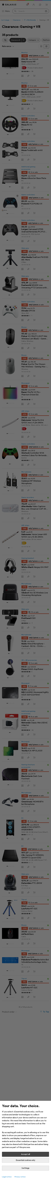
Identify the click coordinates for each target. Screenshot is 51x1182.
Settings (25, 1168)
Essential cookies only (25, 1160)
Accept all (25, 1154)
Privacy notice (20, 1177)
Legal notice (7, 1177)
